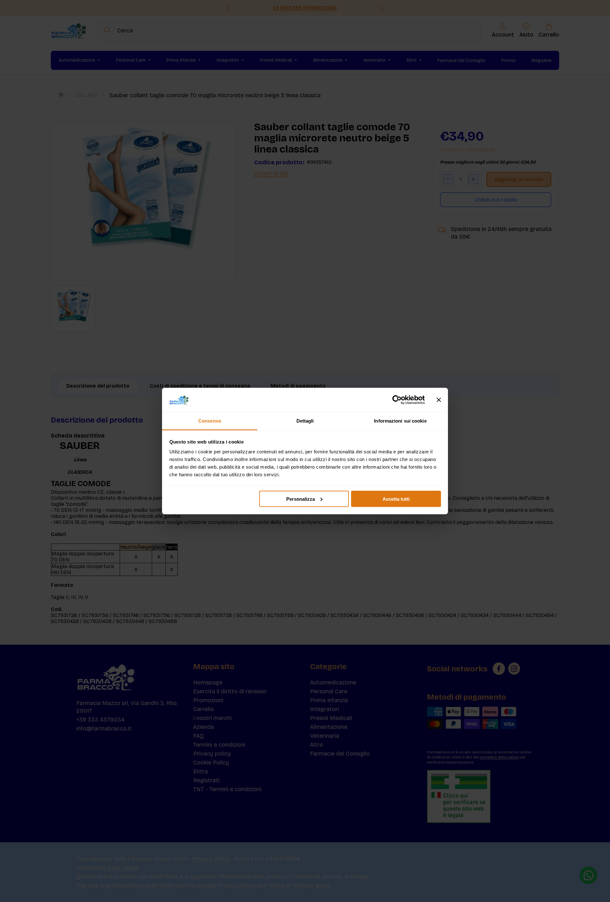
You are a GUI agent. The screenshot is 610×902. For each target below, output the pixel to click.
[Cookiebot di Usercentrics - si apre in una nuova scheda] (397, 400)
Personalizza (300, 498)
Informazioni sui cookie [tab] (400, 421)
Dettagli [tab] (305, 421)
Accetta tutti (396, 498)
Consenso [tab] (209, 421)
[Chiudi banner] (439, 400)
